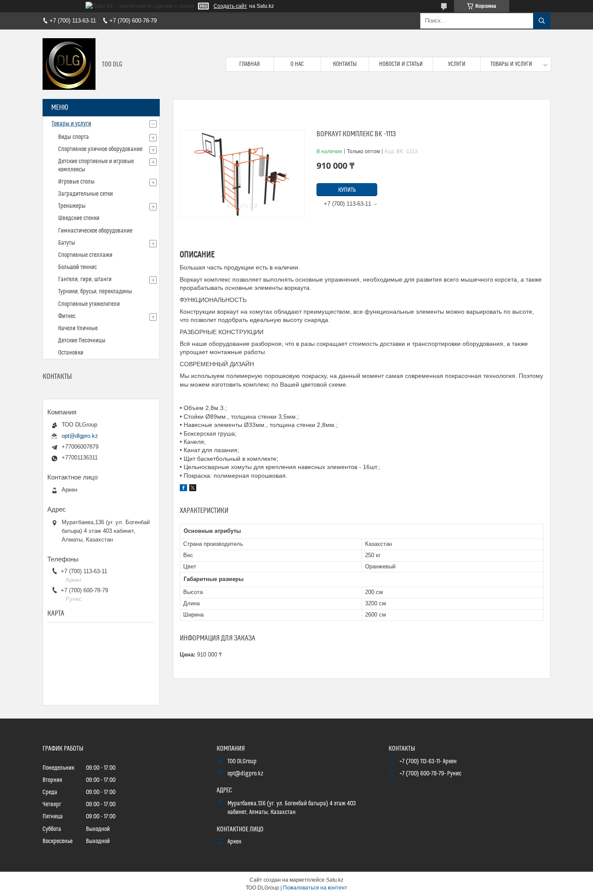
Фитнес (67, 316)
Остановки (70, 352)
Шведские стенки (78, 218)
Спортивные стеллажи (85, 255)
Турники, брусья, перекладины (95, 291)
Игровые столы (76, 181)
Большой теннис (77, 267)
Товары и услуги (511, 64)
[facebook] (183, 489)
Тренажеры (72, 206)
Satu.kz (334, 880)
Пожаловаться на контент (315, 888)
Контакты (345, 64)
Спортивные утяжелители (89, 304)
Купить (347, 190)
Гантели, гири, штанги (85, 279)
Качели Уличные (78, 328)
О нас (297, 64)
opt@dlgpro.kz (80, 436)
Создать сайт (230, 6)
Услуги (456, 64)
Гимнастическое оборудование (95, 230)
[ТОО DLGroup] (69, 64)
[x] (192, 489)
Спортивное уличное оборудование (100, 149)
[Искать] (541, 21)
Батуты (66, 243)
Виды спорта (73, 137)
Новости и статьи (401, 64)
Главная (249, 64)
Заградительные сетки (85, 193)
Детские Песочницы (81, 340)
